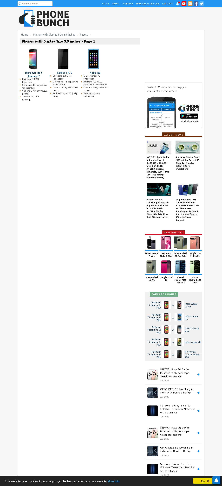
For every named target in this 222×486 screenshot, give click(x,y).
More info (113, 481)
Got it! (205, 481)
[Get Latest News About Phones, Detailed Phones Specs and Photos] (27, 18)
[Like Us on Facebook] (196, 4)
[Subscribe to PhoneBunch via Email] (190, 4)
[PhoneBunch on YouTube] (184, 4)
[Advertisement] (145, 18)
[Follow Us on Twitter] (201, 4)
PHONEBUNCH (53, 18)
